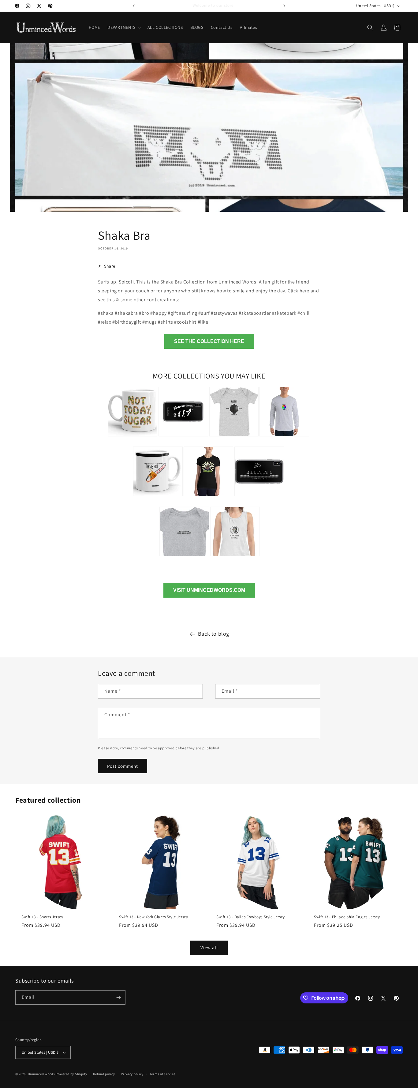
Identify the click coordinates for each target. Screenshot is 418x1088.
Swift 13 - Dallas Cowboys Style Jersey (250, 917)
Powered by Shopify (71, 1074)
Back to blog (213, 633)
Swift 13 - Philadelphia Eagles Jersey (347, 917)
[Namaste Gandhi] (235, 557)
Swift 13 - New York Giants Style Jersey (153, 917)
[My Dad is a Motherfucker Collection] (184, 557)
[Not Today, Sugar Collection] (132, 437)
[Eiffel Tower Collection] (208, 497)
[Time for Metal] (234, 437)
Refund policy (104, 1074)
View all (209, 947)
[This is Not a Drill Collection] (158, 497)
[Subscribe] (118, 997)
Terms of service (162, 1074)
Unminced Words (41, 1074)
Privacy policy (132, 1074)
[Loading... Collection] (284, 437)
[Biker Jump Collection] (259, 497)
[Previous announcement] (133, 6)
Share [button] (109, 266)
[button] (124, 27)
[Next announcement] (284, 6)
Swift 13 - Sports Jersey (42, 917)
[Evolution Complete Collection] (183, 437)
